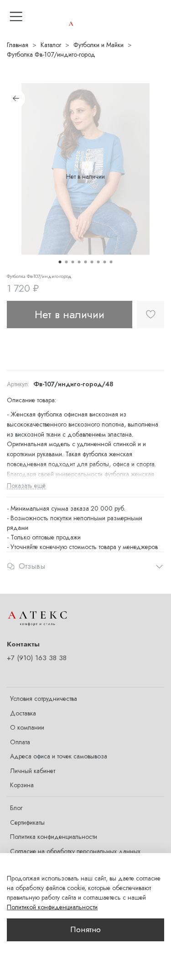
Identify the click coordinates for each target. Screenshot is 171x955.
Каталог (51, 44)
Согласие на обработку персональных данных (75, 851)
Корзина (22, 785)
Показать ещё (26, 485)
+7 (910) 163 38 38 (37, 658)
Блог (16, 807)
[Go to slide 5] (85, 262)
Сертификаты (27, 822)
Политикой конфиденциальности (52, 907)
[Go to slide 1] (60, 262)
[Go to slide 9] (111, 262)
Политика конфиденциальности (53, 836)
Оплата (20, 742)
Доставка (23, 713)
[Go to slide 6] (92, 262)
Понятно (85, 929)
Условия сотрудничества (43, 698)
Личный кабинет (32, 770)
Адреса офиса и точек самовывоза (58, 756)
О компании (27, 727)
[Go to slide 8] (105, 262)
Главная (17, 44)
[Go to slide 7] (98, 262)
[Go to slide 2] (66, 262)
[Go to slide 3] (73, 262)
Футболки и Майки (98, 44)
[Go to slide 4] (79, 262)
